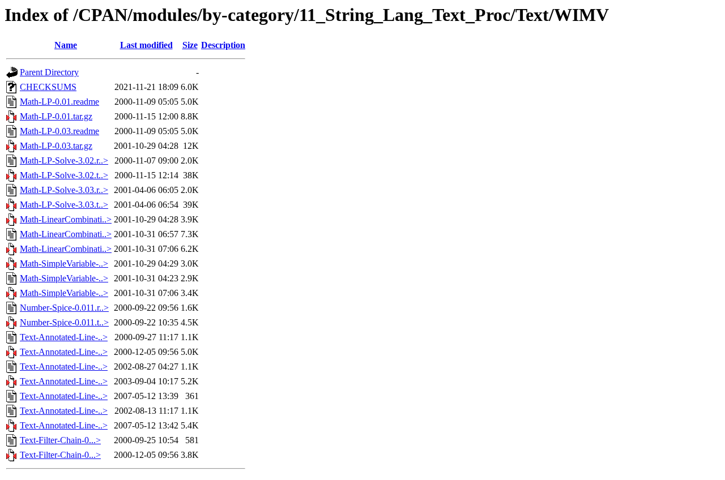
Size (190, 45)
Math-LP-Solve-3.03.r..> (64, 190)
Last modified (146, 45)
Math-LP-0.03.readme (59, 131)
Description (223, 45)
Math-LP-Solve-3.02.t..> (64, 175)
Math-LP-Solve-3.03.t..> (64, 204)
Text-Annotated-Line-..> (64, 337)
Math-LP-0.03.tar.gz (56, 146)
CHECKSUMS (48, 87)
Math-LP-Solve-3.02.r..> (64, 160)
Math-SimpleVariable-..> (64, 263)
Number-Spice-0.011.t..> (64, 322)
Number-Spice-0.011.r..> (64, 307)
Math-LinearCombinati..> (66, 219)
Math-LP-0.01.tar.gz (56, 116)
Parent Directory (49, 72)
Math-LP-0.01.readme (59, 101)
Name (65, 45)
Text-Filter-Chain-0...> (60, 440)
